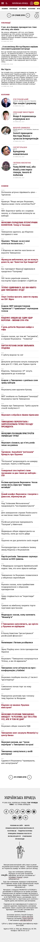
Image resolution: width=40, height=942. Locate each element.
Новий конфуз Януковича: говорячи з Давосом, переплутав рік (19, 495)
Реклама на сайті (16, 825)
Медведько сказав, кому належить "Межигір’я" (18, 615)
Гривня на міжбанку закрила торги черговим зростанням (18, 606)
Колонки (31, 9)
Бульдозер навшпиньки (20, 153)
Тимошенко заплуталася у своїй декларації (16, 752)
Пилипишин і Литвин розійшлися (17, 642)
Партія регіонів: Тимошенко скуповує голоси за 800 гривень (19, 557)
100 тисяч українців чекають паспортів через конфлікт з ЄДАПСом (19, 279)
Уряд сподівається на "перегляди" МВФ (17, 597)
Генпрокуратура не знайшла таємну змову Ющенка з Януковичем (18, 548)
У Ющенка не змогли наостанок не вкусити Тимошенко (18, 251)
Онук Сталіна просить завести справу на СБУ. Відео (19, 298)
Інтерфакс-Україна (15, 877)
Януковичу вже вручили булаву (16, 389)
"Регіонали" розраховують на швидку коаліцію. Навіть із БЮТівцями (19, 462)
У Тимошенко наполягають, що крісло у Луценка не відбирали (19, 625)
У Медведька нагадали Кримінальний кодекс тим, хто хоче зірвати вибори (19, 567)
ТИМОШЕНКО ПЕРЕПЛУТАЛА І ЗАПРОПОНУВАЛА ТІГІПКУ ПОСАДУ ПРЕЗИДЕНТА (17, 424)
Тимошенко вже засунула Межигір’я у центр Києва (19, 734)
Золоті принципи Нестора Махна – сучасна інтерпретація (25, 136)
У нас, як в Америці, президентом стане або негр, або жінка (19, 28)
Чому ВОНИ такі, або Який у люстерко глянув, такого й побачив (24, 170)
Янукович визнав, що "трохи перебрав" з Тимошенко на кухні (17, 743)
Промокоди (19, 839)
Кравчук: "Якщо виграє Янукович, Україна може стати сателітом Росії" (18, 202)
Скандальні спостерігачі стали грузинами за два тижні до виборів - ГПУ (19, 473)
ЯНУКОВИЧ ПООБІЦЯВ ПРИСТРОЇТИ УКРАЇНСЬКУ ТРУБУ (17, 434)
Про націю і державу (24, 103)
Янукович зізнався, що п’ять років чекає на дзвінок (18, 443)
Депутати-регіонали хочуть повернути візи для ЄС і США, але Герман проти (19, 362)
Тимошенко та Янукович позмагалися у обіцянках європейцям (19, 576)
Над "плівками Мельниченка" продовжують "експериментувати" (18, 504)
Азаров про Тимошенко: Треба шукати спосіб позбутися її (19, 406)
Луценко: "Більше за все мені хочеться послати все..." (15, 242)
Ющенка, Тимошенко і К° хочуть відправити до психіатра (16, 372)
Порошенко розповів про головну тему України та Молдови (17, 697)
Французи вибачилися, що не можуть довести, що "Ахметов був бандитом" (19, 260)
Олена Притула (27, 918)
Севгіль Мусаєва (27, 917)
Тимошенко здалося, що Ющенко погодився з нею (17, 233)
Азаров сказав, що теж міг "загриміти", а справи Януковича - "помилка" (19, 337)
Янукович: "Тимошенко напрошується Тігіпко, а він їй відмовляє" (19, 659)
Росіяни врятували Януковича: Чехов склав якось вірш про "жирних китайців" (19, 485)
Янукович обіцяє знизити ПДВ (15, 726)
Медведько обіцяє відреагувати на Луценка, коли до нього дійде (18, 532)
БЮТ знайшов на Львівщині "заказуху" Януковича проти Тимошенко (19, 397)
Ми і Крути (6, 69)
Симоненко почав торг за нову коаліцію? (16, 687)
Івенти (27, 825)
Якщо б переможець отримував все (24, 117)
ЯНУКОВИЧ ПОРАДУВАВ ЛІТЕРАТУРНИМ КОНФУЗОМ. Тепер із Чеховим (19, 223)
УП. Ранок (22, 9)
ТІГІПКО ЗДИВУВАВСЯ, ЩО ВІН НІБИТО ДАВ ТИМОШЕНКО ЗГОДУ (18, 288)
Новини (5, 9)
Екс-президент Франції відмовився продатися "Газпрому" (18, 270)
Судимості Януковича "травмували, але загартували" (18, 761)
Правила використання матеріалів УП (20, 828)
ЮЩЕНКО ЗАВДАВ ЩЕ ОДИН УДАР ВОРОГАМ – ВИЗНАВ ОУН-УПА (17, 319)
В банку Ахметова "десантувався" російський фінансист (17, 634)
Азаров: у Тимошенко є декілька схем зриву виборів (19, 381)
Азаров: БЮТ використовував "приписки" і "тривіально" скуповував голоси (19, 308)
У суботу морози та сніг (12, 355)
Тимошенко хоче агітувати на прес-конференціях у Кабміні (18, 669)
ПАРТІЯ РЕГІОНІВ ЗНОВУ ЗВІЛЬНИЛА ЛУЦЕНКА (17, 346)
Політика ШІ (11, 831)
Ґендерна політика (25, 831)
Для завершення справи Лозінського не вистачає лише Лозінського (19, 513)
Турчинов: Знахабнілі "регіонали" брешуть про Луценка (17, 453)
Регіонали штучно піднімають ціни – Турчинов (18, 193)
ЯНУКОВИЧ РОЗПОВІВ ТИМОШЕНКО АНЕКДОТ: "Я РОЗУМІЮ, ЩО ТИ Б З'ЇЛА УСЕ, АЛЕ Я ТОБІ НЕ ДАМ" (19, 717)
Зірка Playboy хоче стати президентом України (19, 650)
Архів (37, 13)
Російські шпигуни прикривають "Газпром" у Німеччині (17, 523)
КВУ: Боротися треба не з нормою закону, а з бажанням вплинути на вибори (18, 213)
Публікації (13, 9)
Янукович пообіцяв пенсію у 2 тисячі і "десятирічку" (19, 678)
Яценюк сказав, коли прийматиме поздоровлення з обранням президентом (17, 587)
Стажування (27, 836)
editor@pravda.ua (26, 920)
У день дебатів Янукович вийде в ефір (17, 328)
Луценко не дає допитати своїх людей (19, 540)
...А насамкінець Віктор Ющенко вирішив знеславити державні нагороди (19, 47)
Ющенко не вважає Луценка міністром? (15, 706)
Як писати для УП (14, 836)
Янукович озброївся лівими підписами (20, 415)
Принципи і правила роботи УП (20, 833)
